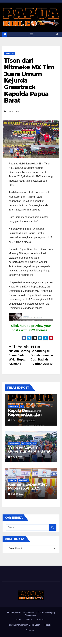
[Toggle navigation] (31, 34)
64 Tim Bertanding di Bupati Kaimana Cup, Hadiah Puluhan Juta (42, 355)
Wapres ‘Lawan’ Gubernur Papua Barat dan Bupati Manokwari (29, 451)
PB (22, 406)
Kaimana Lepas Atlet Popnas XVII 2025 (27, 486)
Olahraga (9, 53)
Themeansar (30, 615)
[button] (57, 34)
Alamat (29, 619)
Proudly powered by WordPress (21, 612)
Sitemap (30, 630)
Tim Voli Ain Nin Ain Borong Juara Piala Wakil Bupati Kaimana (19, 355)
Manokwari (14, 443)
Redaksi (48, 625)
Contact (40, 619)
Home (18, 619)
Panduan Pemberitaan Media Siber (24, 625)
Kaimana (12, 480)
